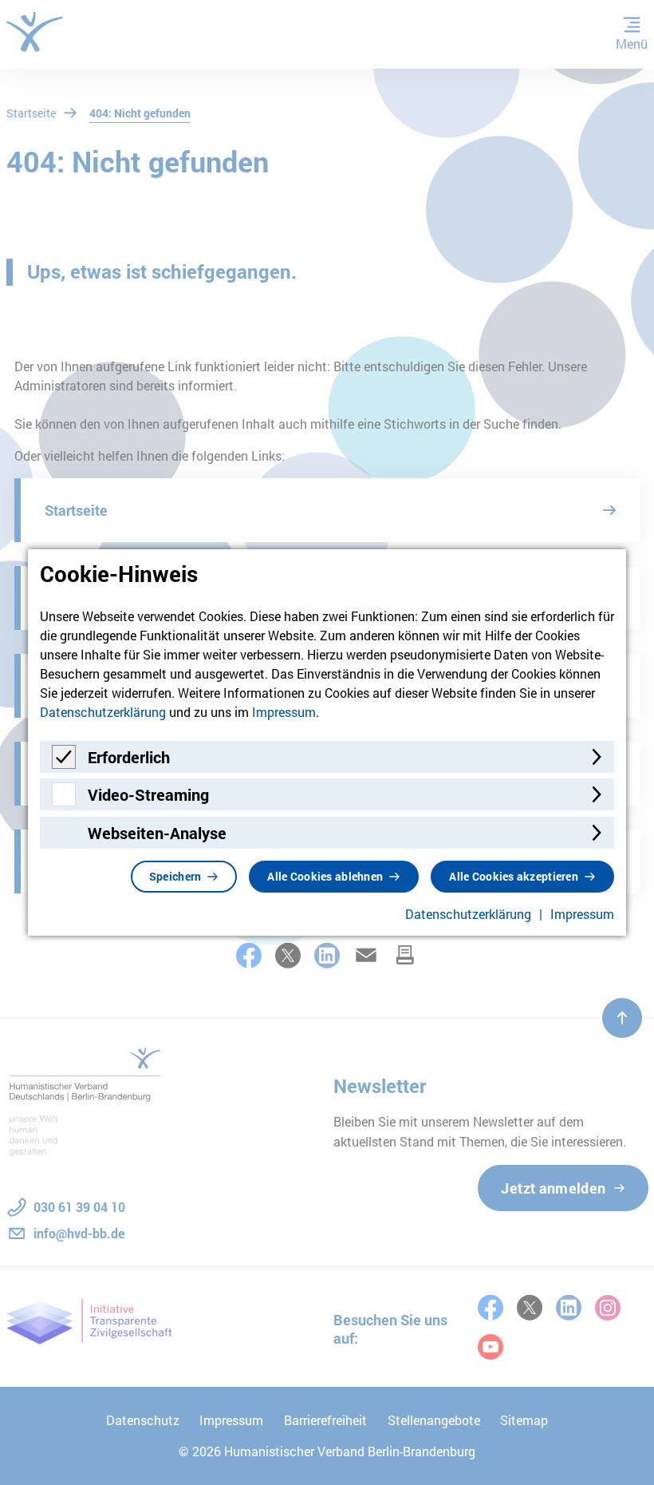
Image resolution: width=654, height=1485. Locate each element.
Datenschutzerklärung (103, 711)
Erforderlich (129, 756)
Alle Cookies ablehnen (325, 876)
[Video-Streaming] (64, 801)
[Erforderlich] (64, 763)
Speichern (175, 876)
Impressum (284, 711)
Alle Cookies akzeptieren (513, 876)
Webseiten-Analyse (157, 832)
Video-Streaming (148, 794)
